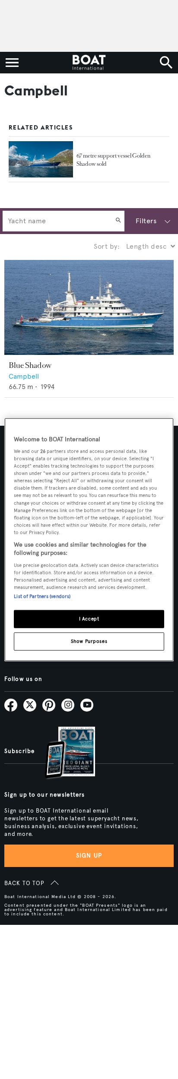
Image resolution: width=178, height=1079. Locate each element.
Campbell (24, 376)
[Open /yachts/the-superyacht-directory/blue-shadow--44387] (89, 307)
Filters (146, 221)
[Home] (88, 62)
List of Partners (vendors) (42, 596)
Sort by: (107, 246)
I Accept (89, 619)
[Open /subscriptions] (62, 754)
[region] (88, 539)
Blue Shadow (30, 365)
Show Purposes (89, 641)
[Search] (118, 221)
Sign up (89, 855)
